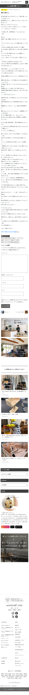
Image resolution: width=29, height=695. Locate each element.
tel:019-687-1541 (14, 605)
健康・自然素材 (18, 632)
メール (3, 282)
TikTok (19, 526)
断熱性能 (17, 625)
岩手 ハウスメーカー (18, 238)
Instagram (6, 526)
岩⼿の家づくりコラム (19, 663)
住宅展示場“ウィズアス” (19, 640)
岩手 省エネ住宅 (6, 242)
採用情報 (3, 663)
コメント (4, 253)
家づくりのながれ (4, 640)
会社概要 (3, 661)
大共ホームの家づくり (5, 625)
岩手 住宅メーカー (6, 240)
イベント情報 (17, 646)
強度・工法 (17, 627)
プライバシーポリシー (19, 655)
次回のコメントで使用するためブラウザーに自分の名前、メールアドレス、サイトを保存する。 (14, 301)
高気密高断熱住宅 (15, 242)
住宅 (3, 238)
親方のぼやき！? (4, 9)
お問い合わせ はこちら (14, 556)
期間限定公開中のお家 (19, 644)
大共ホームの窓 (18, 629)
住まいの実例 (17, 642)
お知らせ (17, 652)
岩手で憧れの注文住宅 (8, 232)
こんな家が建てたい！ (14, 6)
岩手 (11, 238)
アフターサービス (4, 642)
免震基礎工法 (17, 634)
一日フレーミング (4, 638)
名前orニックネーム (7, 275)
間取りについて (4, 647)
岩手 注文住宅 (16, 240)
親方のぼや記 (17, 661)
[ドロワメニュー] (26, 2)
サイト (3, 290)
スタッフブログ (18, 665)
